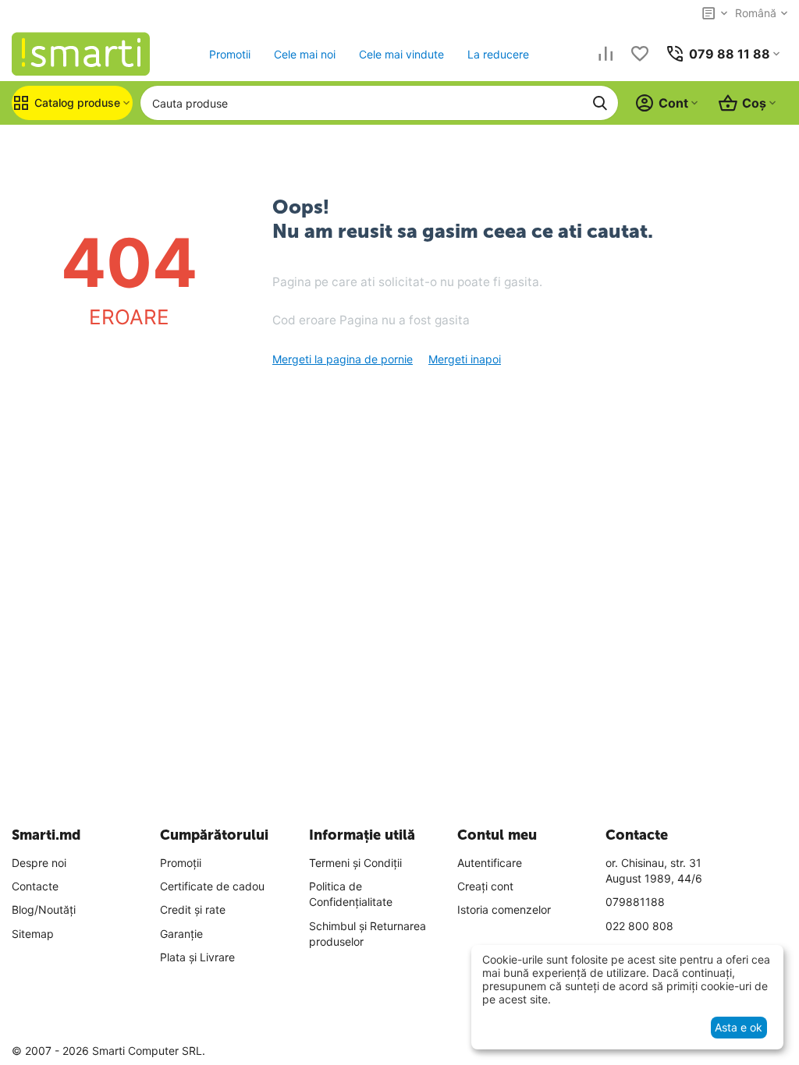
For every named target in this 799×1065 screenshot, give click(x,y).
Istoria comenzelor (504, 909)
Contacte (35, 886)
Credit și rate (192, 909)
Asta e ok (738, 1027)
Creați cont (485, 886)
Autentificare (489, 862)
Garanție (181, 933)
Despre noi (39, 862)
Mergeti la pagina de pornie (342, 359)
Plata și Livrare (197, 957)
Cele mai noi (305, 54)
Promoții (180, 862)
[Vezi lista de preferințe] (640, 54)
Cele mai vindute (401, 54)
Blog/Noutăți (44, 909)
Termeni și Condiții (355, 862)
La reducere (498, 54)
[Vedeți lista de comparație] (605, 54)
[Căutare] (600, 103)
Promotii (229, 54)
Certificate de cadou (212, 886)
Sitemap (33, 933)
